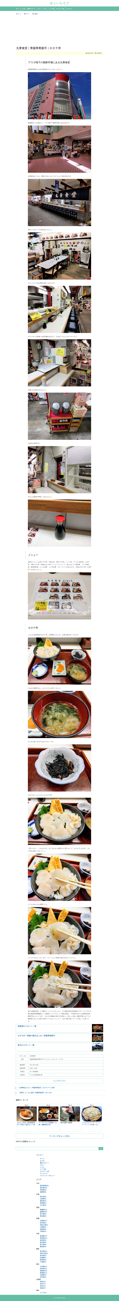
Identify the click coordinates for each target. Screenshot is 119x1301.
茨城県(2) (43, 1257)
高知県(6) (43, 1216)
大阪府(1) (43, 1231)
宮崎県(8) (43, 1190)
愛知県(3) (43, 1246)
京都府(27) (43, 1220)
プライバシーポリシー (47, 1175)
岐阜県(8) (43, 1242)
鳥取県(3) (43, 1201)
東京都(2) (43, 1255)
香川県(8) (43, 1214)
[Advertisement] (59, 31)
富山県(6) (43, 1244)
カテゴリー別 (60, 8)
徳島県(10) (43, 1212)
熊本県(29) (43, 1188)
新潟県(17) (43, 1236)
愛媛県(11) (43, 1209)
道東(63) (43, 1281)
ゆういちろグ (59, 3)
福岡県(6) (43, 1192)
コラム (45, 8)
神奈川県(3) (44, 1253)
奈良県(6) (43, 1223)
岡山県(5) (43, 1196)
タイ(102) (43, 1292)
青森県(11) (43, 1273)
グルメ (39, 8)
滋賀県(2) (43, 1229)
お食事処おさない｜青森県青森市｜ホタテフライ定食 (37, 1087)
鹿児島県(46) (44, 1185)
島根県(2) (43, 1203)
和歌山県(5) (44, 1225)
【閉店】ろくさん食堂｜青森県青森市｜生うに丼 (35, 1092)
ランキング (69, 8)
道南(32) (43, 1288)
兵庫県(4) (43, 1227)
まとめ (24, 8)
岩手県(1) (43, 1277)
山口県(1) (43, 1205)
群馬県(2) (43, 1259)
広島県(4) (43, 1199)
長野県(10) (43, 1238)
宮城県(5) (43, 1275)
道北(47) (43, 1284)
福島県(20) (43, 1270)
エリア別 (51, 8)
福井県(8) (43, 1240)
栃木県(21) (43, 1251)
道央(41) (43, 1286)
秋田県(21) (43, 1268)
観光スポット (31, 8)
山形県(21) (43, 1266)
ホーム (18, 8)
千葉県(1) (43, 1262)
